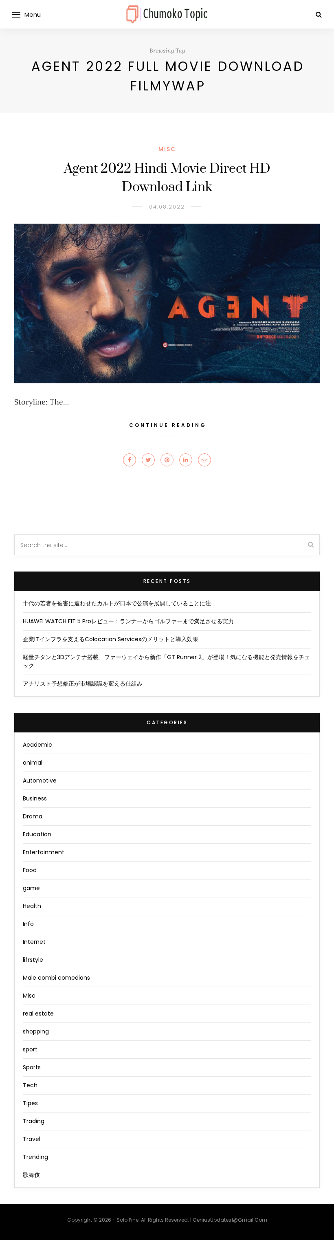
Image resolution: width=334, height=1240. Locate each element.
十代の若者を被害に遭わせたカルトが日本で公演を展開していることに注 (117, 603)
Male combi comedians (56, 978)
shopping (36, 1031)
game (31, 888)
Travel (31, 1139)
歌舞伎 (31, 1175)
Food (30, 870)
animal (32, 763)
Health (32, 906)
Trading (33, 1121)
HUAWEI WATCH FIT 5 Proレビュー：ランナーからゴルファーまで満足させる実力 (128, 621)
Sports (32, 1067)
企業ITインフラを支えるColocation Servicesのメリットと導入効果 (110, 639)
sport (30, 1049)
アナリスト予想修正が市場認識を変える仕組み (83, 683)
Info (28, 924)
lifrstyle (33, 960)
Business (35, 798)
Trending (35, 1157)
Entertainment (43, 852)
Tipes (30, 1103)
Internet (34, 942)
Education (37, 834)
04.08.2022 (167, 206)
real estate (38, 1013)
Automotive (40, 780)
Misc (167, 149)
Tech (30, 1085)
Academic (37, 745)
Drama (32, 816)
